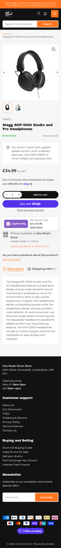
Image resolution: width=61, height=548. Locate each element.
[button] (30, 224)
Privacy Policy (11, 422)
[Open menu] (54, 13)
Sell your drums (12, 456)
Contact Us (9, 430)
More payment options (30, 210)
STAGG (7, 119)
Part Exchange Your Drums (20, 460)
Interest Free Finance (16, 464)
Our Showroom (12, 409)
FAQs (6, 413)
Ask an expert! (12, 259)
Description (15, 268)
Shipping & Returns (15, 417)
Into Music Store (23, 544)
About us (8, 405)
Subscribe (46, 497)
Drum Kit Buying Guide (17, 447)
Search (47, 24)
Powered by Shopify (44, 544)
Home (6, 34)
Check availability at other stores (29, 246)
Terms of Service (13, 426)
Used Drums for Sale (15, 452)
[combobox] (30, 24)
